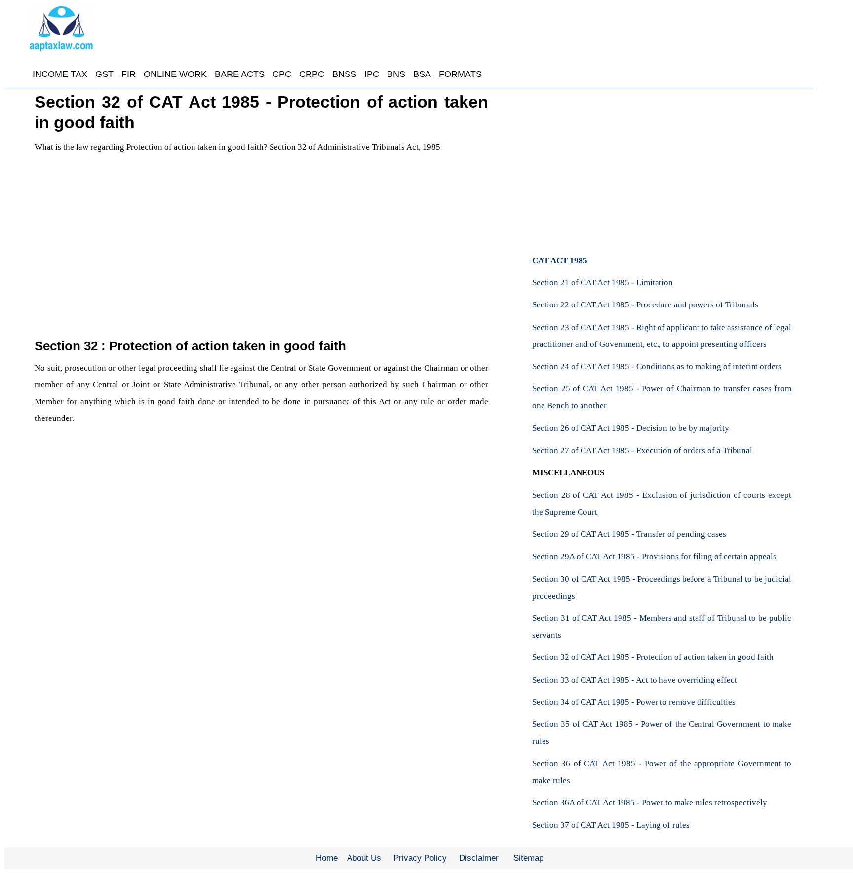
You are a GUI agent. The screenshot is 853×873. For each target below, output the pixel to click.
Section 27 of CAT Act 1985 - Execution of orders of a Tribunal (642, 450)
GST (104, 74)
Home (327, 858)
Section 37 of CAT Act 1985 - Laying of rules (611, 825)
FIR (128, 74)
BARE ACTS (240, 74)
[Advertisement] (261, 263)
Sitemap (528, 858)
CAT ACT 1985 (559, 260)
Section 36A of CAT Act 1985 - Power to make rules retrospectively (649, 802)
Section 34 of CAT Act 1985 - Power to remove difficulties (634, 702)
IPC (371, 74)
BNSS (344, 74)
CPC (281, 74)
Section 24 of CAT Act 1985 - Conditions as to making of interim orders (657, 366)
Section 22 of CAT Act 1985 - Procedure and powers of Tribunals (645, 304)
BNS (396, 74)
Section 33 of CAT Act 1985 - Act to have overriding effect (634, 679)
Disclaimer (479, 858)
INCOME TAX (60, 74)
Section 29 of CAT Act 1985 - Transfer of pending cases (629, 534)
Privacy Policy (420, 858)
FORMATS (460, 74)
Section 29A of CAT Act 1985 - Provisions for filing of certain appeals (654, 556)
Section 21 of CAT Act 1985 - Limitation (602, 282)
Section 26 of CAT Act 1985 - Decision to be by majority (630, 428)
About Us (364, 858)
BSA (422, 74)
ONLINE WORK (175, 74)
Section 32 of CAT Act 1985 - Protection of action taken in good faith (653, 657)
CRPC (311, 74)
